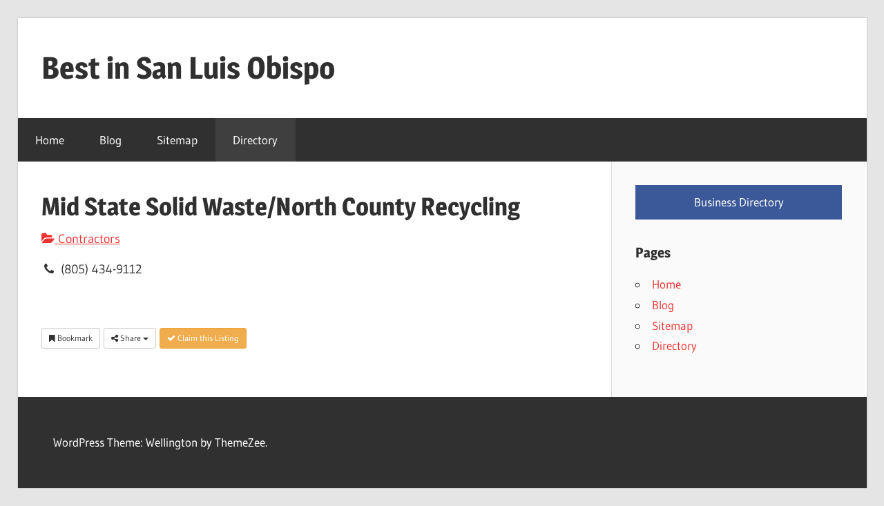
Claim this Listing (207, 338)
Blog (110, 140)
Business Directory (739, 202)
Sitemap (177, 140)
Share (130, 338)
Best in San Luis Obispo (188, 67)
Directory (255, 140)
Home (49, 140)
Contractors (87, 238)
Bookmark (74, 338)
